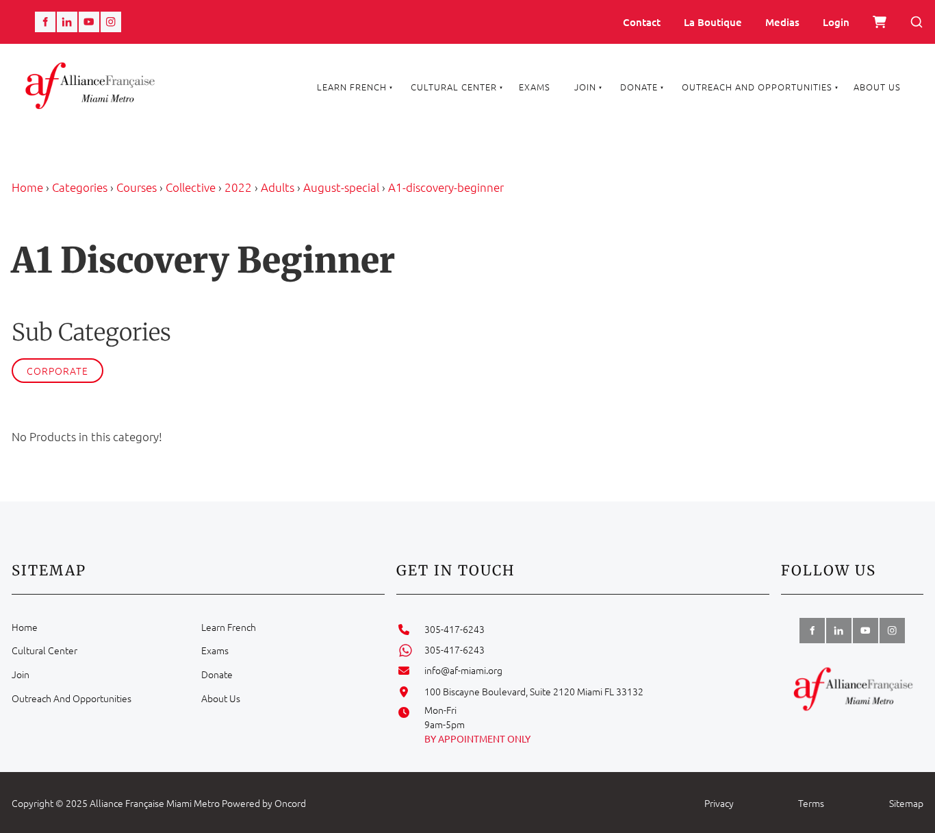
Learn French (352, 86)
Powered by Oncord (264, 803)
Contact (642, 22)
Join (585, 86)
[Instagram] (111, 22)
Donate (639, 86)
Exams (534, 86)
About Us (877, 86)
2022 (238, 187)
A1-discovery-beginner (446, 187)
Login (836, 22)
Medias (782, 22)
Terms (811, 803)
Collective (191, 187)
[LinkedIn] (67, 22)
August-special (341, 187)
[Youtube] (89, 22)
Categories (79, 187)
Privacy (719, 803)
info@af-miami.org (463, 670)
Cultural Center (454, 86)
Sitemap (906, 803)
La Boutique (713, 22)
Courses (136, 187)
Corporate (57, 370)
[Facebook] (45, 22)
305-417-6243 (454, 629)
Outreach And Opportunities (757, 86)
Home (27, 187)
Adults (277, 187)
